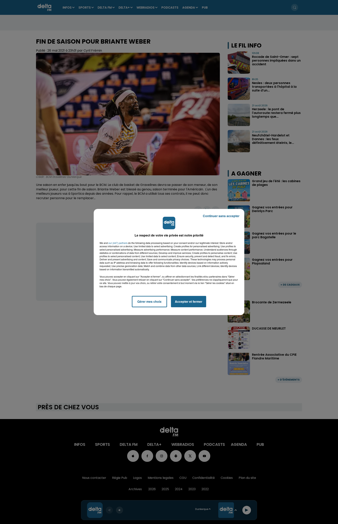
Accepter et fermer (188, 301)
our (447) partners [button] (118, 243)
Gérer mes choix (149, 301)
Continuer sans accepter (221, 216)
